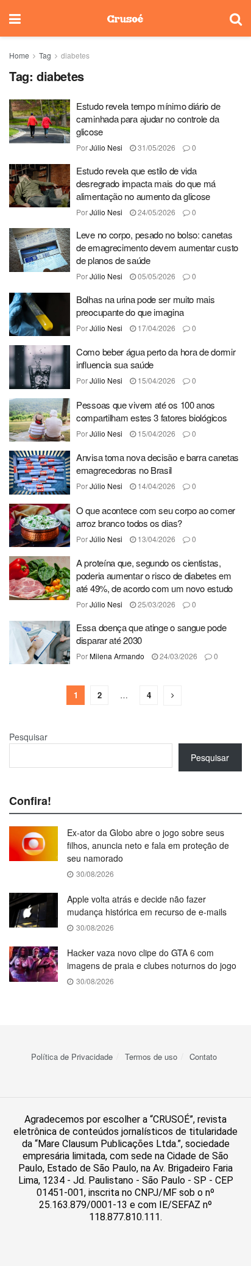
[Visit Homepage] (125, 18)
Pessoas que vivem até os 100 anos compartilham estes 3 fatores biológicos (151, 411)
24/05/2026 (155, 212)
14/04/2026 (155, 486)
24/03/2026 (177, 656)
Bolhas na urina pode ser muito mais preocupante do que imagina (145, 305)
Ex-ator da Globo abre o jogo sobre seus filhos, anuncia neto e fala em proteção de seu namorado (148, 845)
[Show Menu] (15, 18)
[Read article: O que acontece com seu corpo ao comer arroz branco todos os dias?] (39, 526)
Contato (203, 1056)
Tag (45, 55)
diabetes (75, 55)
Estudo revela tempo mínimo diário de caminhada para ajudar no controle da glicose (148, 118)
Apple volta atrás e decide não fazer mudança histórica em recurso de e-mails (147, 905)
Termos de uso (151, 1056)
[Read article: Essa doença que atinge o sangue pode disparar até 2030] (39, 643)
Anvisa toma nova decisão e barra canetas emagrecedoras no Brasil (157, 463)
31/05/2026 (155, 147)
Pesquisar (28, 737)
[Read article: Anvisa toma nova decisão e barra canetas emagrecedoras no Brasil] (39, 473)
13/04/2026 (155, 539)
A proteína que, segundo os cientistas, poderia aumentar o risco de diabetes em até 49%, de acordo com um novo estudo (154, 575)
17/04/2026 (155, 328)
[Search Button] (236, 18)
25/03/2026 (155, 604)
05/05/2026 (155, 276)
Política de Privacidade (72, 1056)
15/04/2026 (155, 380)
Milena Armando (117, 656)
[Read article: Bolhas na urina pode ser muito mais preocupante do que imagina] (39, 315)
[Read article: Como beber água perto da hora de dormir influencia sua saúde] (39, 367)
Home (19, 55)
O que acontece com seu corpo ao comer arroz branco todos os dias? (155, 516)
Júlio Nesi (106, 147)
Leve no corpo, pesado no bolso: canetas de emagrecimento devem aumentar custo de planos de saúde (157, 247)
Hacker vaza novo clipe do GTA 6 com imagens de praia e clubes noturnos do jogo (151, 958)
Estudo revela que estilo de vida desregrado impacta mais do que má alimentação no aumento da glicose (146, 183)
